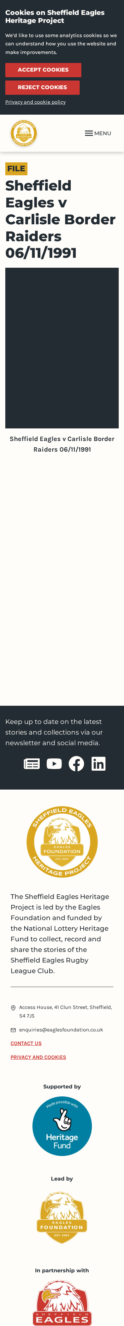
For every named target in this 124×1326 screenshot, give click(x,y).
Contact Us (26, 1043)
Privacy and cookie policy (35, 102)
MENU (102, 133)
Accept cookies (43, 70)
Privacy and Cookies (38, 1057)
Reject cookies (42, 87)
